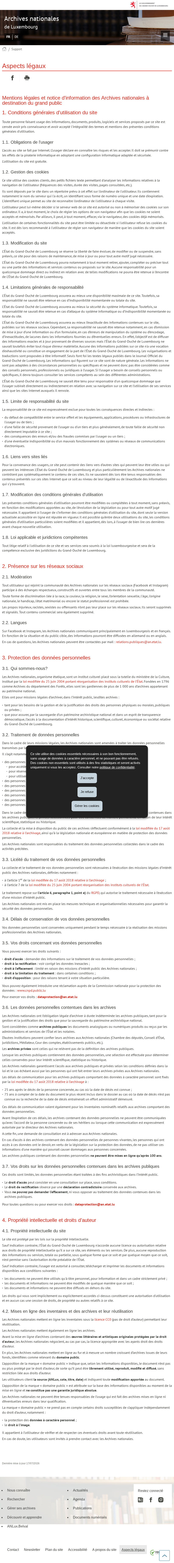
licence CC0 (102, 1319)
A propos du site (104, 1549)
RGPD (95, 893)
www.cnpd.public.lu (31, 990)
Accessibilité (77, 1549)
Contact (13, 1549)
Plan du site (54, 1549)
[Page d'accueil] (4, 49)
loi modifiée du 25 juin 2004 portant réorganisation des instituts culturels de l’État (83, 682)
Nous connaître (18, 1490)
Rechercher (16, 1499)
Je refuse (87, 792)
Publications (82, 1508)
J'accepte (87, 778)
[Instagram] (158, 1498)
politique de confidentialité (117, 767)
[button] (165, 36)
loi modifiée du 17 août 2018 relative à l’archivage (67, 880)
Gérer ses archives (21, 1508)
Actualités (80, 1490)
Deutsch (16, 37)
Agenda (79, 1499)
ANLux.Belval (17, 1526)
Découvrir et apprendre (24, 1517)
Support (16, 49)
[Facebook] (148, 1498)
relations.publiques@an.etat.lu (138, 642)
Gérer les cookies (87, 806)
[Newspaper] (140, 1498)
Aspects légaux (133, 1549)
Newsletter (32, 1549)
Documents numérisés (90, 1517)
